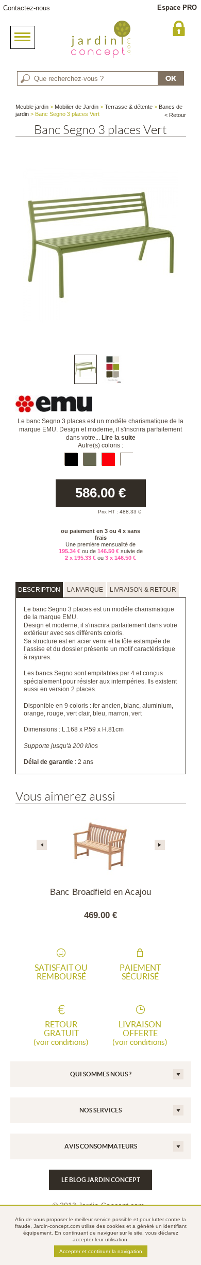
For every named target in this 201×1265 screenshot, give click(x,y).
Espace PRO (177, 7)
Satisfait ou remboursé (61, 972)
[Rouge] (108, 459)
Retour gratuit (61, 1033)
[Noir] (70, 459)
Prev (42, 845)
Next (160, 845)
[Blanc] (126, 459)
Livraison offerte (139, 1033)
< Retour (175, 115)
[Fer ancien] (89, 459)
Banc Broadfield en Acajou (100, 892)
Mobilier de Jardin (76, 107)
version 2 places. (72, 689)
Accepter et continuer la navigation (100, 1251)
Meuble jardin (31, 107)
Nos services (100, 1110)
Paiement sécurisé (140, 972)
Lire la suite (119, 437)
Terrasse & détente (129, 107)
